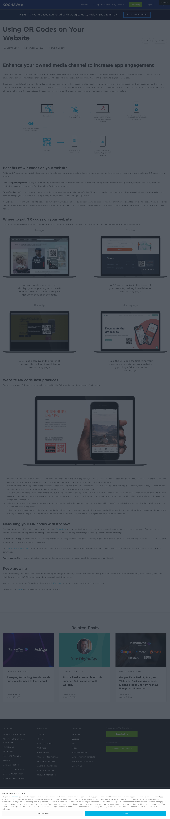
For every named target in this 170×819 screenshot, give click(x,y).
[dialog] (85, 804)
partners (15, 797)
